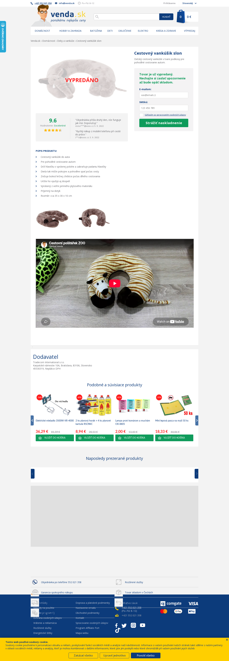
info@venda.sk (66, 3)
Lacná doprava (49, 602)
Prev (35, 474)
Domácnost (42, 30)
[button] (55, 438)
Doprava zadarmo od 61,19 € (57, 612)
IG (133, 625)
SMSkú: (143, 102)
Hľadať (166, 16)
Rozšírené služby (134, 582)
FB (116, 625)
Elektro (143, 30)
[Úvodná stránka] (58, 15)
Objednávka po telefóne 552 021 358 (61, 582)
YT (142, 625)
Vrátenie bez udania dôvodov (140, 602)
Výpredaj (189, 30)
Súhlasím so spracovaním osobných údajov (165, 114)
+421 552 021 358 (43, 3)
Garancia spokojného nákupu (57, 592)
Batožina (96, 30)
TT (117, 630)
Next (195, 474)
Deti (110, 30)
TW (124, 625)
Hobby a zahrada (70, 30)
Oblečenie (124, 30)
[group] (55, 417)
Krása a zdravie (166, 30)
